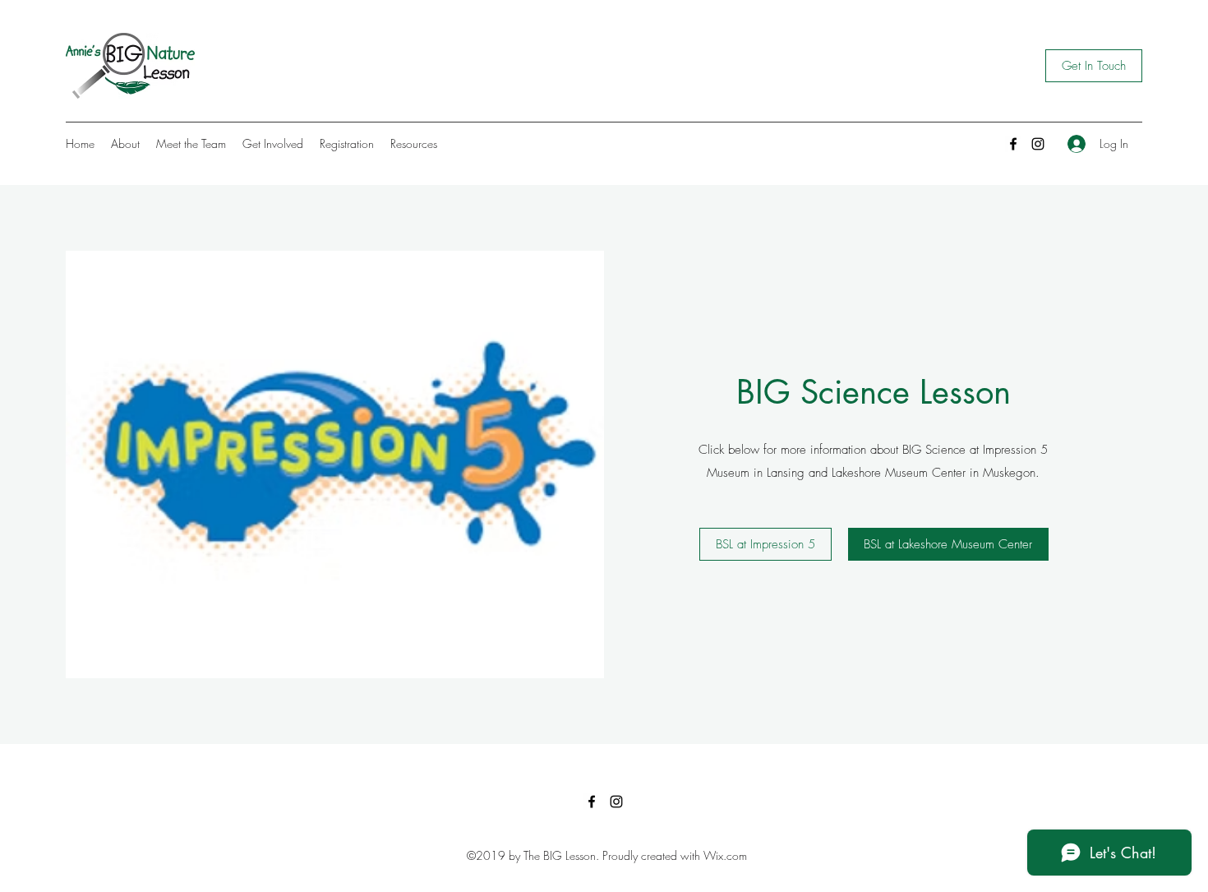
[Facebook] (1013, 144)
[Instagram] (1038, 144)
